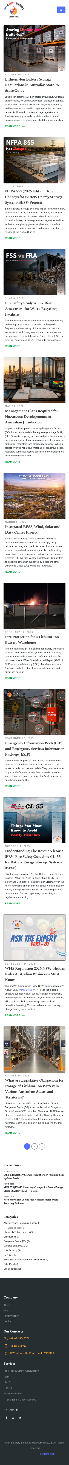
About (7, 1305)
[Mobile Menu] (61, 10)
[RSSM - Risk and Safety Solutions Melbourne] (14, 9)
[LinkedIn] (20, 1418)
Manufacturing (10, 1250)
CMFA (7, 1382)
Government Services (14, 1246)
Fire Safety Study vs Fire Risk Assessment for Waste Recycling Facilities (31, 308)
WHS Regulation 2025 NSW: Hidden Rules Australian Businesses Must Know (35, 974)
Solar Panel (9, 1264)
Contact (8, 1321)
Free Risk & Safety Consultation (21, 1370)
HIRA (6, 1376)
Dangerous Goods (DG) (15, 1241)
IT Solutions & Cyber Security (20, 1399)
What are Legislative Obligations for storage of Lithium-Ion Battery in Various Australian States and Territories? (34, 1089)
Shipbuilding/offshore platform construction (24, 1259)
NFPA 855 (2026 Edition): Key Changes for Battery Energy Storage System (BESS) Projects (33, 196)
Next (42, 1146)
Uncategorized (11, 1268)
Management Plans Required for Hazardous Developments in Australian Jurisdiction (31, 416)
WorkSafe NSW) (27, 990)
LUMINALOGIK (47, 1454)
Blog (6, 1310)
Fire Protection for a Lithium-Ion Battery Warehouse (32, 639)
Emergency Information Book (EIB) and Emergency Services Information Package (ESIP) (34, 748)
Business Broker (13, 1393)
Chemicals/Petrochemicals (17, 1232)
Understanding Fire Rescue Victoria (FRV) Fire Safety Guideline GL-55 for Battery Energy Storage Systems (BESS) (34, 859)
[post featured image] (34, 48)
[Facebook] (6, 1418)
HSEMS (8, 1388)
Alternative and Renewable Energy (20, 1223)
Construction (10, 1236)
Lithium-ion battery (15, 1228)
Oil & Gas (8, 1255)
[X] (13, 1418)
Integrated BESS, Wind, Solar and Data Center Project (32, 529)
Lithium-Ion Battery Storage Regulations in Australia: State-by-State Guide (33, 85)
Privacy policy (11, 1315)
